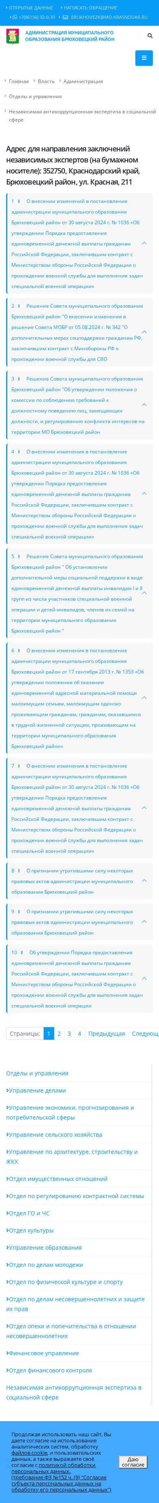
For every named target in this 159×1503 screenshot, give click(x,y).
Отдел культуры (31, 1230)
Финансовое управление (44, 1353)
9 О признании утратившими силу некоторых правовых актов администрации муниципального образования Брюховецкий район (72, 922)
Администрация (83, 81)
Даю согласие (133, 1462)
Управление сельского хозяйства (55, 1134)
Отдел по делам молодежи (46, 1265)
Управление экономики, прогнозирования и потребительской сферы (70, 1112)
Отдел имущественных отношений (58, 1179)
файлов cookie (29, 1452)
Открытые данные (31, 8)
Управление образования (45, 1247)
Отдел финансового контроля (50, 1370)
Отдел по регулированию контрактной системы (76, 1196)
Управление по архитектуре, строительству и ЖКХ (72, 1156)
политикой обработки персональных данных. (53, 1468)
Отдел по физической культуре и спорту (66, 1282)
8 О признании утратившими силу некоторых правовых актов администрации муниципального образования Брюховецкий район (72, 881)
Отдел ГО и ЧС (29, 1213)
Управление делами (37, 1090)
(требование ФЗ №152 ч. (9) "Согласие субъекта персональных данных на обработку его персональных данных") (61, 1483)
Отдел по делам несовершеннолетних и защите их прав (75, 1304)
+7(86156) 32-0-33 (37, 17)
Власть (46, 81)
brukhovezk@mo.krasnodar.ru (109, 17)
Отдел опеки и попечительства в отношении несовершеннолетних (71, 1331)
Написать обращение (90, 8)
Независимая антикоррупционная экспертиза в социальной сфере (82, 115)
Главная (19, 81)
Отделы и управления (35, 96)
